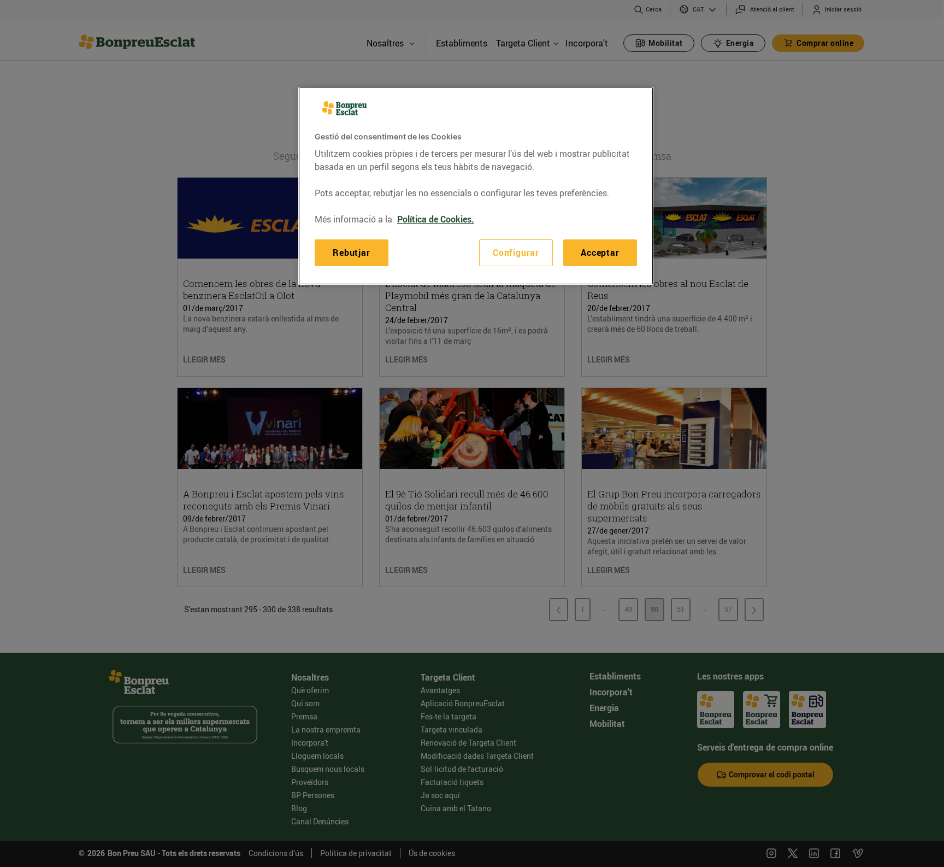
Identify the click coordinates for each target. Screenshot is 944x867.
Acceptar (600, 253)
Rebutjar (351, 253)
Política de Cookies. (435, 219)
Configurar (516, 253)
